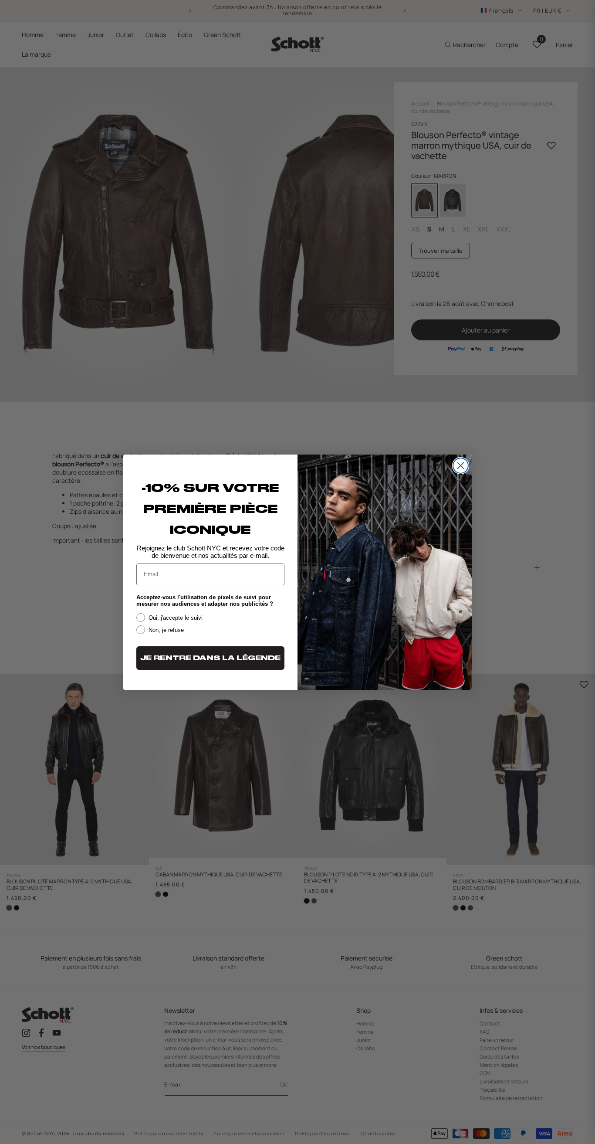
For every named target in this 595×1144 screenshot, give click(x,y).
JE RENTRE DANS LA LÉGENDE (210, 658)
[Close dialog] (460, 465)
